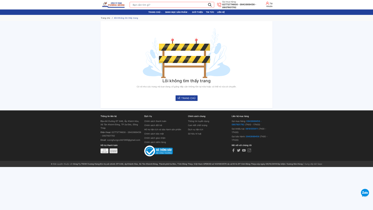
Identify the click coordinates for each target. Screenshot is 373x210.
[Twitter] (238, 150)
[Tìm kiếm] (210, 5)
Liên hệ (221, 12)
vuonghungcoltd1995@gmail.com (123, 140)
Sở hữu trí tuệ (194, 133)
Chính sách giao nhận (154, 138)
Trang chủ (154, 12)
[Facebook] (233, 150)
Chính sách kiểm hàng (155, 142)
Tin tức (210, 12)
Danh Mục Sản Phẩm (176, 12)
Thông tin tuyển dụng (198, 121)
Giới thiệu (197, 12)
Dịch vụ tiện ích (195, 129)
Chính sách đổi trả (153, 125)
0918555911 (252, 128)
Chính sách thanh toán (155, 121)
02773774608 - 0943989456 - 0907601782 (239, 4)
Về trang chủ (186, 98)
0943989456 (252, 136)
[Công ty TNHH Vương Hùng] (114, 5)
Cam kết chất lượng (197, 125)
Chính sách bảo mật (154, 133)
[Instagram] (249, 150)
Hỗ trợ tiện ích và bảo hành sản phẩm (162, 129)
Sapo (319, 164)
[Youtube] (244, 150)
